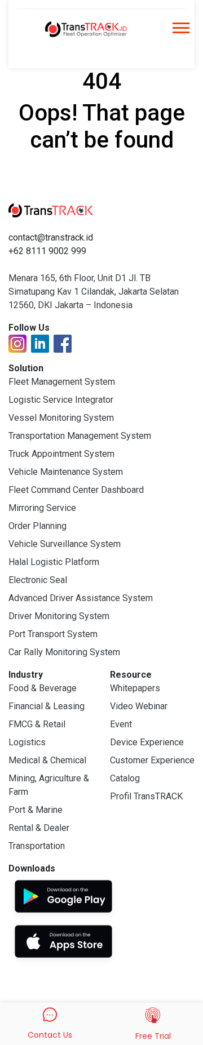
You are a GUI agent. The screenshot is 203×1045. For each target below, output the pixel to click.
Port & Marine (35, 809)
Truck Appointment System (61, 453)
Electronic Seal (37, 580)
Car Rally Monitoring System (64, 652)
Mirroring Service (42, 508)
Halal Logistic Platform (53, 562)
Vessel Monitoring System (61, 417)
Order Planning (37, 526)
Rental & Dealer (38, 827)
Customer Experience (152, 760)
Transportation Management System (79, 435)
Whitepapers (135, 688)
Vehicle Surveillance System (64, 544)
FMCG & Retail (36, 724)
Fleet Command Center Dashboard (76, 489)
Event (121, 724)
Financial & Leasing (46, 706)
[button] (180, 31)
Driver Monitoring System (58, 616)
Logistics (27, 742)
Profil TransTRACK (146, 796)
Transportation (36, 846)
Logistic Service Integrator (60, 399)
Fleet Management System (61, 381)
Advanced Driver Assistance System (80, 598)
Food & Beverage (42, 688)
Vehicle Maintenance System (65, 471)
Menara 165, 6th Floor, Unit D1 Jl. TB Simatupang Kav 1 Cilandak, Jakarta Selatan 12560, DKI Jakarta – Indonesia (93, 291)
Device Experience (147, 742)
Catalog (125, 778)
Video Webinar (138, 706)
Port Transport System (53, 634)
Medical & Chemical (47, 760)
